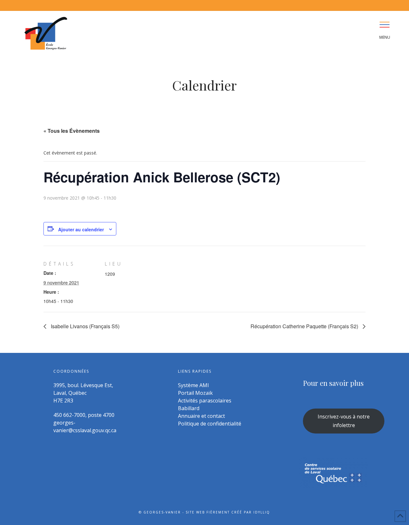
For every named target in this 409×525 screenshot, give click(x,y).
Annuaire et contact (201, 415)
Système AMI (193, 385)
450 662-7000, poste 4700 (83, 414)
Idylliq (261, 512)
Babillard (188, 408)
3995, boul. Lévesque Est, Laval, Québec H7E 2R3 (83, 393)
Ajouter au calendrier (81, 229)
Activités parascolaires (204, 400)
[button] (384, 24)
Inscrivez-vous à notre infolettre (344, 421)
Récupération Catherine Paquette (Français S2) (305, 326)
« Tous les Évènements (71, 130)
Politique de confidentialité (209, 423)
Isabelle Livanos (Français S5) (85, 326)
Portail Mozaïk (195, 392)
